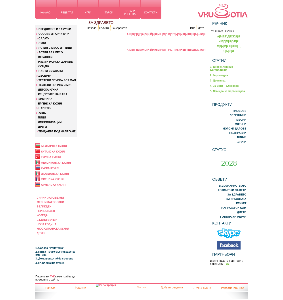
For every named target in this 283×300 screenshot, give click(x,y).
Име (192, 28)
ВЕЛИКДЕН (44, 206)
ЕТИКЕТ (241, 203)
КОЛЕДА (42, 215)
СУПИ (42, 43)
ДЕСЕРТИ (44, 75)
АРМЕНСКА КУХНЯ (53, 184)
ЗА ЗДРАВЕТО (236, 194)
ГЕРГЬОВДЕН (46, 211)
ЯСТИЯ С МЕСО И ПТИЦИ (55, 47)
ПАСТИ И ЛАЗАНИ (50, 71)
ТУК (52, 276)
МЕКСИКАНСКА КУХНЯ (56, 162)
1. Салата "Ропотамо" (49, 248)
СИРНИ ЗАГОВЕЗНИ (50, 197)
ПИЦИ (42, 117)
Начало (91, 28)
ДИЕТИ (241, 212)
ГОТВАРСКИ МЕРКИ (233, 216)
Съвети (104, 28)
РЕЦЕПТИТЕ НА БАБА (52, 94)
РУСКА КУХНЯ (50, 168)
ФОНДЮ (43, 66)
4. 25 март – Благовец (224, 85)
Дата (201, 28)
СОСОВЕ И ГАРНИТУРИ (53, 33)
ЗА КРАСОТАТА (236, 199)
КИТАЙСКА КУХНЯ (53, 151)
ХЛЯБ (42, 112)
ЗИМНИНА (45, 99)
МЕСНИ (241, 119)
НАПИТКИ (45, 108)
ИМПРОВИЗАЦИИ (50, 122)
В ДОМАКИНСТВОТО (232, 185)
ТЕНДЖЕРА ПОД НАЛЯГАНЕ (57, 131)
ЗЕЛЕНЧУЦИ (238, 115)
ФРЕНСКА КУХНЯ (52, 179)
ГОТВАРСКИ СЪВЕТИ (232, 190)
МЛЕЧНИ (240, 124)
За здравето (119, 28)
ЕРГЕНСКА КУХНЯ (50, 103)
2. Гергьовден (219, 75)
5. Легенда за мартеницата (227, 91)
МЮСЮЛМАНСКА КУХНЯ (53, 228)
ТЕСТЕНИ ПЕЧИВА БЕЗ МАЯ (57, 80)
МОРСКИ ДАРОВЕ (234, 128)
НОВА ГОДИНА (47, 224)
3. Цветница (218, 80)
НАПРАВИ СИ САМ (233, 207)
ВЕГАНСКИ (45, 57)
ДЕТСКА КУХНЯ (48, 89)
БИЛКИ (241, 137)
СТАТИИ (219, 60)
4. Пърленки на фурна (50, 263)
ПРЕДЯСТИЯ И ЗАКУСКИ (54, 29)
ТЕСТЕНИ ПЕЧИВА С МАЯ (55, 85)
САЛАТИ (44, 38)
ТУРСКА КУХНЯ (51, 157)
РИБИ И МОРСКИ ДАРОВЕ (55, 61)
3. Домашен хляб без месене (54, 258)
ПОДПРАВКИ (237, 133)
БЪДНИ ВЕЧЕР (47, 219)
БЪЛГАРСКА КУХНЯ (54, 146)
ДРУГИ (42, 126)
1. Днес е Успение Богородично (221, 68)
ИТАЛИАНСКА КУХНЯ (55, 173)
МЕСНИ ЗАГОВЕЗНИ (50, 202)
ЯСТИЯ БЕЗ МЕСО (50, 52)
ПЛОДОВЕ (239, 110)
